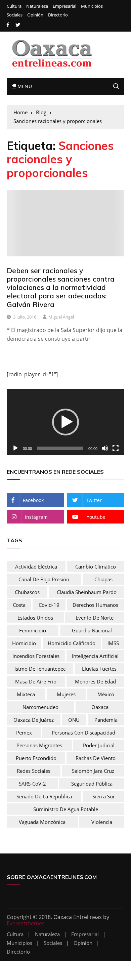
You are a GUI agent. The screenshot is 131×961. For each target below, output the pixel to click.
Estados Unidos (35, 617)
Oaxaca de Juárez (33, 719)
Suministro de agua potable (65, 809)
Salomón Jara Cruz (93, 770)
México (105, 694)
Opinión (35, 15)
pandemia (106, 719)
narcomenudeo (40, 707)
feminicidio (32, 630)
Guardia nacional (92, 630)
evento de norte (95, 617)
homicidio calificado (71, 643)
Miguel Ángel (61, 317)
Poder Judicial (99, 745)
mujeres (66, 694)
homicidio (24, 643)
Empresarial (64, 6)
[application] (65, 422)
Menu (24, 86)
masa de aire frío (35, 681)
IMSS (113, 643)
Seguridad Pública (92, 783)
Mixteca (26, 694)
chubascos (27, 592)
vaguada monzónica (42, 822)
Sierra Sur (103, 796)
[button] (65, 422)
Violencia (101, 822)
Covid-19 (49, 604)
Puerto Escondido (36, 758)
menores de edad (95, 681)
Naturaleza (37, 6)
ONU (74, 719)
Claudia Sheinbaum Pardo (87, 592)
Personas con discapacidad (83, 732)
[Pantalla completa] (115, 448)
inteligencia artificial (95, 656)
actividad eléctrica (36, 566)
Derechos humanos (95, 604)
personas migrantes (39, 745)
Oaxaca (99, 707)
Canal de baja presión (43, 579)
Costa (19, 604)
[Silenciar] (104, 448)
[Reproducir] (15, 448)
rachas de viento (96, 758)
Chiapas (103, 579)
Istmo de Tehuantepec (40, 668)
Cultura (14, 6)
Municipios (92, 6)
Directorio (58, 15)
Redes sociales (33, 770)
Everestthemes (26, 923)
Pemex (24, 732)
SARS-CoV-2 (32, 783)
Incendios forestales (35, 656)
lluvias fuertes (99, 668)
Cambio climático (95, 566)
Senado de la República (44, 796)
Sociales (15, 15)
